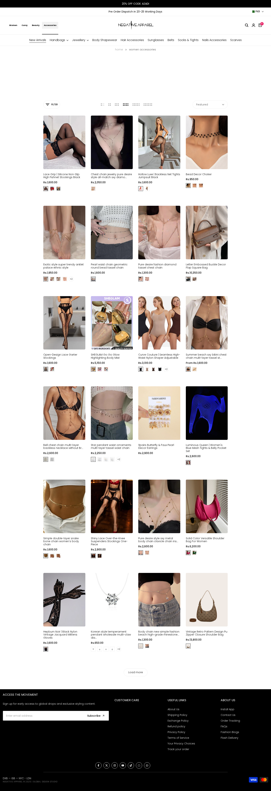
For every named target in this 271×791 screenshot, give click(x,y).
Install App (227, 709)
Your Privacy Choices (181, 743)
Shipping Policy (177, 715)
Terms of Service (178, 738)
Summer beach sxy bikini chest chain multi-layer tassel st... (206, 356)
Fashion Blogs (230, 732)
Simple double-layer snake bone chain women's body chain (61, 541)
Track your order (178, 749)
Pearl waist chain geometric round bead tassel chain (109, 266)
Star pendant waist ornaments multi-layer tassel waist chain (111, 447)
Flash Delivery (229, 738)
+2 (71, 278)
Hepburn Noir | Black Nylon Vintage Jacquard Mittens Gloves (60, 634)
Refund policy (176, 726)
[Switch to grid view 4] (125, 104)
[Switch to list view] (102, 104)
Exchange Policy (178, 721)
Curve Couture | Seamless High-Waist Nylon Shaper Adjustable (159, 356)
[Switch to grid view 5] (136, 104)
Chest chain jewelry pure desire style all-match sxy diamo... (111, 176)
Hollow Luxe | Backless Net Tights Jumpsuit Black (159, 176)
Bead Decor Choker (199, 174)
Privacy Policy (176, 732)
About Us (173, 709)
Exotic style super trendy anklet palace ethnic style (63, 266)
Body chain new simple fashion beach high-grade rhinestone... (158, 633)
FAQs (224, 726)
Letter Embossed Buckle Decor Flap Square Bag (206, 266)
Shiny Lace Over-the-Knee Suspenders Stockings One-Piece (109, 541)
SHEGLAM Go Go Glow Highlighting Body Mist (105, 356)
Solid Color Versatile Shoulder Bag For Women (205, 540)
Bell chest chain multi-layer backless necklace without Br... (63, 447)
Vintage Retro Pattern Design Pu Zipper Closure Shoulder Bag (206, 633)
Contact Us (228, 715)
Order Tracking (230, 721)
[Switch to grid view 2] (109, 104)
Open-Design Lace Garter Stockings (60, 356)
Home (119, 49)
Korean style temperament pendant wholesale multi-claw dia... (111, 634)
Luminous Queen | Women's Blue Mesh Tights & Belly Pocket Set (206, 448)
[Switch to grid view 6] (148, 104)
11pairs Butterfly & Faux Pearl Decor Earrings (156, 447)
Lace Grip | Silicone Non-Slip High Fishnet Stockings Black (61, 176)
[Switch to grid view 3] (117, 104)
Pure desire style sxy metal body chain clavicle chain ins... (158, 540)
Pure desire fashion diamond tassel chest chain (157, 266)
